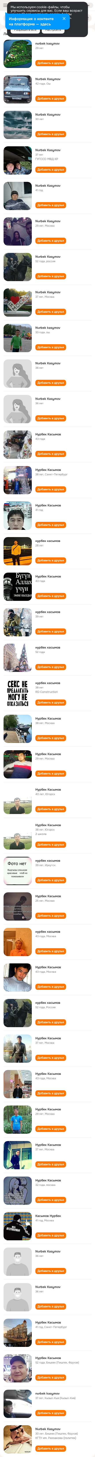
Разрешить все (25, 30)
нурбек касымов (47, 541)
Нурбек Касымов (48, 434)
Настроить (53, 30)
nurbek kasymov (47, 43)
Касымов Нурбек (48, 1216)
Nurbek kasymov (47, 328)
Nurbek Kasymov (48, 79)
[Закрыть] (64, 19)
